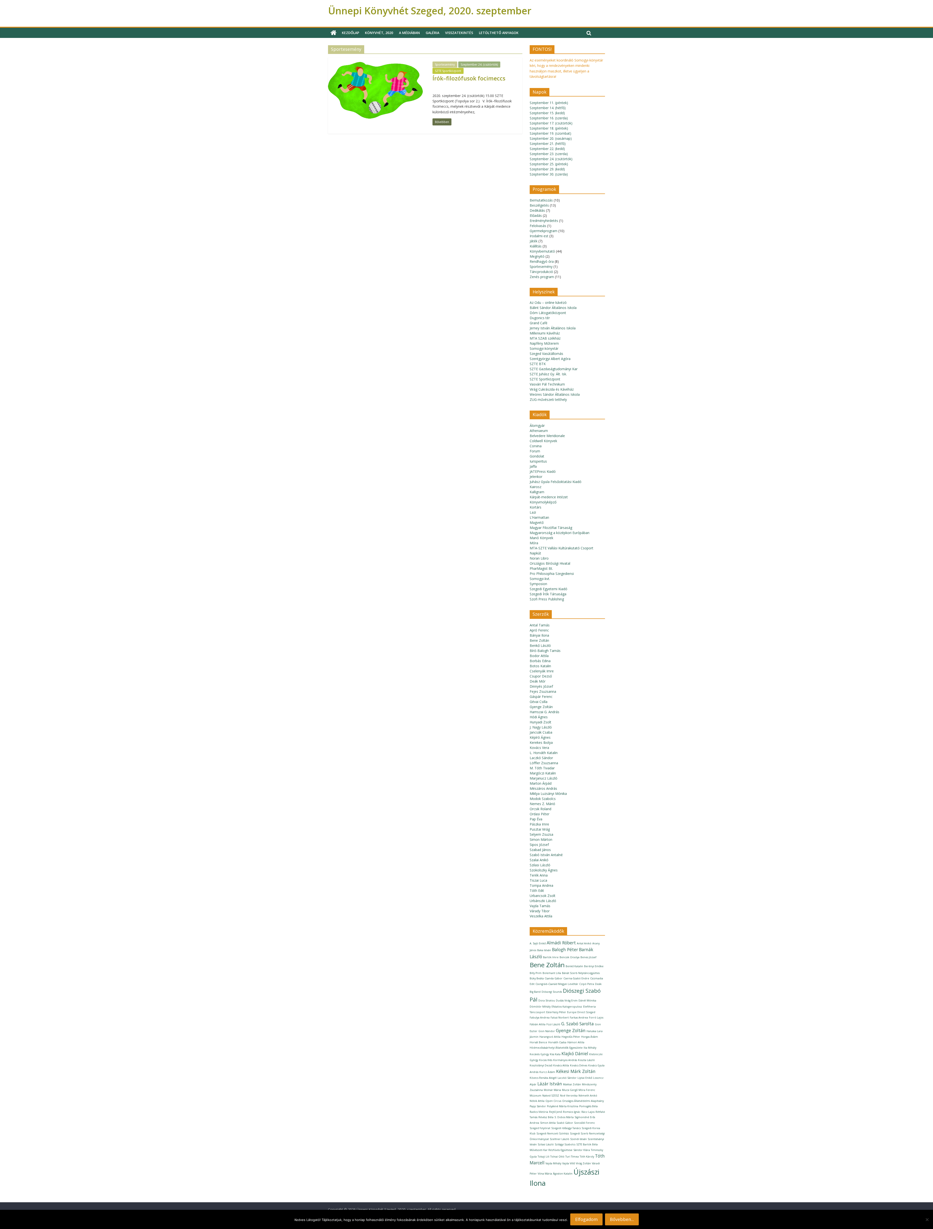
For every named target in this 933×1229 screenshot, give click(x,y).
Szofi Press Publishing (547, 599)
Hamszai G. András (544, 712)
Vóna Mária (545, 1173)
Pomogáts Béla (588, 1106)
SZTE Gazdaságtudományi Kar (554, 369)
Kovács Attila (561, 1065)
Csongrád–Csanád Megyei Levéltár (557, 984)
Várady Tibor (540, 911)
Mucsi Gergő (570, 1090)
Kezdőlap (350, 32)
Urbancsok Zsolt (542, 895)
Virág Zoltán (583, 1163)
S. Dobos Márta (564, 1117)
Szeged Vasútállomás (546, 353)
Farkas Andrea (579, 1017)
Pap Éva (536, 819)
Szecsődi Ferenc (584, 1122)
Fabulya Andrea (540, 1017)
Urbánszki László (543, 900)
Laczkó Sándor (541, 757)
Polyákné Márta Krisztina (562, 1106)
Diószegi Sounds (552, 991)
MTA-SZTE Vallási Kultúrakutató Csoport (561, 548)
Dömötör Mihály (540, 1006)
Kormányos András (565, 1060)
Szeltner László (559, 1139)
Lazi (533, 512)
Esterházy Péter (556, 1012)
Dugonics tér (540, 318)
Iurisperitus (538, 461)
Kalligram (537, 492)
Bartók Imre (551, 957)
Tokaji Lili (543, 1156)
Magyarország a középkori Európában (559, 532)
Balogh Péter (565, 949)
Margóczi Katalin (543, 773)
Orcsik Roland (540, 809)
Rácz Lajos (588, 1112)
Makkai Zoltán (572, 1084)
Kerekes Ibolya (541, 742)
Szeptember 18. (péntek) (549, 128)
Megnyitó (537, 256)
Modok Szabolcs (543, 798)
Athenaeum (539, 430)
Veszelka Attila (541, 916)
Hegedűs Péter (571, 1036)
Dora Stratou (546, 1000)
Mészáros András (543, 788)
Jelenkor (536, 476)
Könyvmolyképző (543, 502)
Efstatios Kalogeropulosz (567, 1006)
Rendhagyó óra (542, 261)
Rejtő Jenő (555, 1112)
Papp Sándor (538, 1106)
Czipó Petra (586, 984)
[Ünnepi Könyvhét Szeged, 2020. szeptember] (333, 33)
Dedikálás (537, 210)
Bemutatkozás (541, 200)
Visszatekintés (459, 32)
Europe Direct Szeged (581, 1012)
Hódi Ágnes (539, 717)
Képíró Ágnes (540, 737)
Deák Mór (537, 681)
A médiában (409, 32)
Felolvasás (538, 225)
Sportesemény (445, 64)
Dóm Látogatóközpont (548, 312)
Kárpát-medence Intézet (549, 497)
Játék (533, 241)
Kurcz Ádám (547, 1072)
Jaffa (533, 466)
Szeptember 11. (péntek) (549, 102)
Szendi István (578, 1139)
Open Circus (553, 1101)
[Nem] (926, 1219)
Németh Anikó (588, 1095)
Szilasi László (540, 865)
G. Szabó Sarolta (577, 1024)
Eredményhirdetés (544, 220)
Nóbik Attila (537, 1101)
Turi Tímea (572, 1156)
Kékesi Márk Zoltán (576, 1071)
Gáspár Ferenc (541, 696)
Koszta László (586, 1060)
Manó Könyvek (541, 537)
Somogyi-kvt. (540, 578)
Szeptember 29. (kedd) (547, 169)
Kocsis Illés (545, 1060)
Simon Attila (548, 1122)
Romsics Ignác (571, 1112)
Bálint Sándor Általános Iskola (553, 307)
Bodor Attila (539, 655)
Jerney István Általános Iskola (553, 328)
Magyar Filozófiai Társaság (551, 527)
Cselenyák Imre (542, 671)
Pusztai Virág (540, 829)
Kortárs (535, 507)
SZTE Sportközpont (448, 71)
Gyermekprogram (543, 230)
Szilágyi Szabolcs (565, 1144)
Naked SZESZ (550, 1095)
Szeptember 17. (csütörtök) (551, 123)
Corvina (536, 446)
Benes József (588, 957)
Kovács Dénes (578, 1065)
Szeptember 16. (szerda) (549, 118)
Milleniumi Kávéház (545, 333)
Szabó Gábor (565, 1122)
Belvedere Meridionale (547, 435)
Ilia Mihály (590, 1047)
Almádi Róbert (561, 943)
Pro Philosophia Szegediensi (552, 573)
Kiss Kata (555, 1054)
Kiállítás (536, 246)
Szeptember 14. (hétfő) (548, 107)
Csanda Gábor (553, 978)
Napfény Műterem (544, 343)
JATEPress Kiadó (543, 471)
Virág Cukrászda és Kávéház (552, 389)
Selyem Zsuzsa (541, 834)
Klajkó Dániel (575, 1053)
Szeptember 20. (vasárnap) (551, 138)
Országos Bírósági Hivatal (550, 563)
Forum (535, 451)
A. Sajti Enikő (538, 943)
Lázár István (549, 1084)
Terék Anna (539, 875)
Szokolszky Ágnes (544, 870)
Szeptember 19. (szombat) (550, 133)
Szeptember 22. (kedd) (547, 148)
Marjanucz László (543, 778)
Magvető (537, 522)
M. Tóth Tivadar (542, 768)
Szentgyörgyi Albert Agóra (550, 358)
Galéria (432, 32)
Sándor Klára (581, 1150)
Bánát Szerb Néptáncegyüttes (581, 973)
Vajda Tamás (540, 906)
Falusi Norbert (560, 1017)
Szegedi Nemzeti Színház (552, 1133)
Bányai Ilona (539, 635)
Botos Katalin (540, 666)
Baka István (544, 950)
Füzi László (553, 1024)
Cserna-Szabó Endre (576, 978)
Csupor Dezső (541, 676)
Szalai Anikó (539, 860)
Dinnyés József (541, 686)
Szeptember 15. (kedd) (547, 113)
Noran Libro (539, 558)
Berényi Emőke (594, 966)
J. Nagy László (541, 727)
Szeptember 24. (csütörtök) (479, 64)
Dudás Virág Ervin (567, 1000)
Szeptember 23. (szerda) (549, 153)
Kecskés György (539, 1054)
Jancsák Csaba (541, 732)
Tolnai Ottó (557, 1156)
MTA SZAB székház (545, 338)
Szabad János (540, 849)
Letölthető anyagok (498, 32)
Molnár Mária (552, 1090)
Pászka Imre (539, 824)
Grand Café (538, 323)
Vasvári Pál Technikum (547, 384)
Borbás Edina (540, 660)
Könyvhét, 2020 (379, 32)
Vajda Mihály (553, 1163)
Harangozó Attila (550, 1036)
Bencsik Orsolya (569, 957)
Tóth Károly (587, 1156)
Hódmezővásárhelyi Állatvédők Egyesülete (556, 1047)
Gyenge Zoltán (541, 706)
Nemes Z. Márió (542, 803)
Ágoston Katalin (562, 1173)
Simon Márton (541, 839)
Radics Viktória (539, 1112)
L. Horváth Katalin (544, 752)
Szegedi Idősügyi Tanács (566, 1128)
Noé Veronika (569, 1095)
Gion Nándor (546, 1031)
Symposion (538, 583)
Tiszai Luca (538, 880)
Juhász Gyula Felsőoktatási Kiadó (555, 481)
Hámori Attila (575, 1042)
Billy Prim (536, 973)
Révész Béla (545, 1117)
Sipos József (539, 844)
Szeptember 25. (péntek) (549, 164)
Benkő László (540, 645)
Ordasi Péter (539, 814)
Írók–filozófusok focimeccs (468, 78)
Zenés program (542, 276)
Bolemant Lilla (552, 973)
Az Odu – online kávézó (548, 302)
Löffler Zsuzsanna (544, 763)
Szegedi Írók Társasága (548, 594)
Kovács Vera (539, 747)
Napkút (535, 553)
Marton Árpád (541, 783)
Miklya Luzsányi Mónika (548, 793)
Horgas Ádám (589, 1036)
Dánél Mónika (587, 1000)
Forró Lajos (596, 1017)
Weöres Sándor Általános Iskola (555, 394)
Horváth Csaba (557, 1042)
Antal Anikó (584, 943)
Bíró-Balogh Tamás (545, 650)
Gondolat (537, 456)
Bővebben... (622, 1219)
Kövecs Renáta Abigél (543, 1078)
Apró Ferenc (539, 630)
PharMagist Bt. (541, 568)
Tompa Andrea (541, 885)
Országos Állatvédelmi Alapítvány (583, 1101)
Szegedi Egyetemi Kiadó (548, 589)
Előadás (536, 215)
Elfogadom (586, 1219)
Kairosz (535, 486)
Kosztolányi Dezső (541, 1065)
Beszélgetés (539, 205)
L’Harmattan (539, 517)
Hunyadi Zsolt (540, 722)
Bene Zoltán (539, 640)
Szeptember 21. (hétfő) (548, 143)
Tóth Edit (537, 890)
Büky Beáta (537, 978)
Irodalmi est (539, 236)
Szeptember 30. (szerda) (549, 174)
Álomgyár (537, 425)
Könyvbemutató (542, 251)
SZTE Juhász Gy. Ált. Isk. (548, 374)
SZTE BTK (538, 363)
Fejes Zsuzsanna (543, 691)
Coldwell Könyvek (543, 441)
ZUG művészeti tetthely (548, 399)
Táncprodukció (541, 271)
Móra (534, 543)
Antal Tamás (540, 625)
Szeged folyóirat (540, 1128)
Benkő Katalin (574, 966)
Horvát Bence (538, 1042)
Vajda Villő (568, 1163)
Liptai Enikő (585, 1078)
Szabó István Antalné (546, 854)
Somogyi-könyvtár (544, 348)
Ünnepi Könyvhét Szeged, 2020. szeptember (429, 10)
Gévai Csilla (538, 701)
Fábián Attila (537, 1024)
